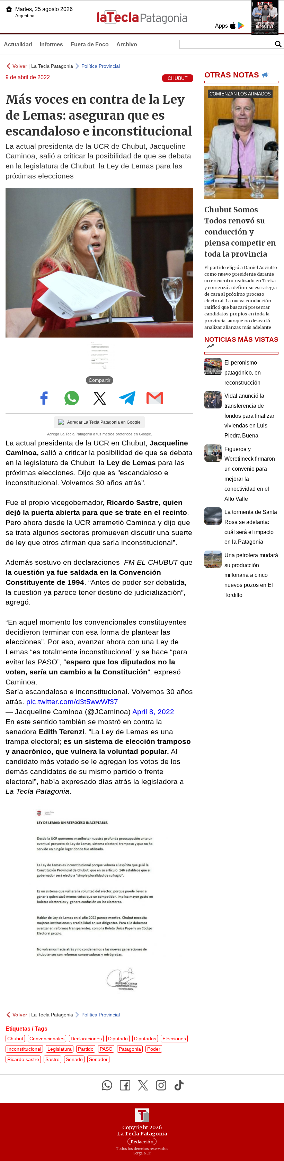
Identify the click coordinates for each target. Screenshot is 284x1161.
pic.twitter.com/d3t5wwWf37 (72, 702)
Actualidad (18, 44)
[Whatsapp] (107, 1085)
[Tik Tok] (179, 1085)
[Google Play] (241, 25)
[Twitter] (143, 1085)
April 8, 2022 (153, 712)
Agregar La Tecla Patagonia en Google (104, 422)
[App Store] (232, 25)
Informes (51, 44)
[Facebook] (125, 1085)
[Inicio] (9, 9)
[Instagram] (161, 1085)
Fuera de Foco (90, 44)
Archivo (126, 44)
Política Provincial (100, 66)
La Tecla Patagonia (52, 66)
